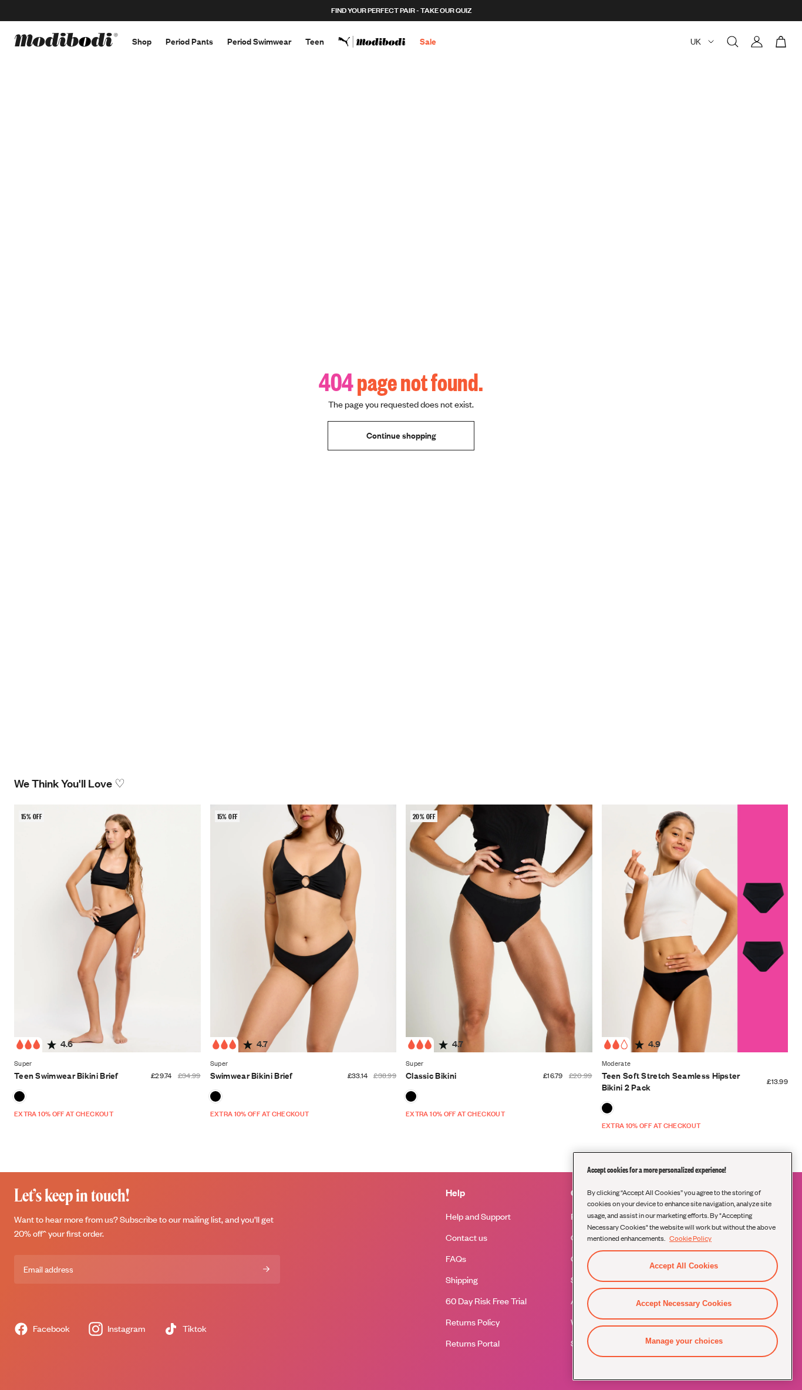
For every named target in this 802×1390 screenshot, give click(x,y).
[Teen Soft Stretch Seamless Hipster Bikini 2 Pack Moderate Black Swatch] (607, 1108)
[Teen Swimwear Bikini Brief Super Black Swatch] (19, 1096)
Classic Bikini (431, 1076)
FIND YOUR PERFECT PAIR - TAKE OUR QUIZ (401, 10)
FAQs (456, 1258)
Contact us (466, 1237)
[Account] (757, 42)
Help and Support (478, 1216)
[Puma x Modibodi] (379, 42)
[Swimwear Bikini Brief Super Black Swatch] (215, 1096)
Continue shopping (401, 435)
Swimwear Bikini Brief (251, 1076)
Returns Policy (473, 1322)
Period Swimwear (259, 41)
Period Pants (189, 41)
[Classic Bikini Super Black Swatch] (411, 1096)
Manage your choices (684, 1341)
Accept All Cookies (683, 1265)
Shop (141, 41)
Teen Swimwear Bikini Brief (66, 1076)
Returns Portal (473, 1343)
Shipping (462, 1279)
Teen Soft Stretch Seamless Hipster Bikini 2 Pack (671, 1081)
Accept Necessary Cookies (684, 1303)
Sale (428, 41)
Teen (314, 41)
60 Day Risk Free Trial (486, 1301)
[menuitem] (379, 42)
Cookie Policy (690, 1238)
